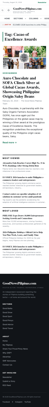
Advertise (7, 357)
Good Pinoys (8, 320)
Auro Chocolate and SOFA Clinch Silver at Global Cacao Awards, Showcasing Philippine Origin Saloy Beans (21, 87)
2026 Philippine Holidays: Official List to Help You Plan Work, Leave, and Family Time (23, 233)
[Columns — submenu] (41, 18)
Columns (33, 18)
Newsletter (42, 2)
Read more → (10, 142)
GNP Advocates (9, 361)
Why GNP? (7, 353)
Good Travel (8, 328)
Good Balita (7, 308)
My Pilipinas (8, 345)
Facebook (6, 402)
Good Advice (8, 324)
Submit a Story (9, 381)
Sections (18, 18)
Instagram (18, 402)
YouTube (27, 402)
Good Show (7, 312)
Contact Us (7, 365)
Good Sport (7, 316)
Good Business (10, 73)
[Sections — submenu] (25, 18)
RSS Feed (7, 385)
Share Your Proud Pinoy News (15, 349)
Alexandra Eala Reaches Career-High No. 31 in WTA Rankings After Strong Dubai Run (24, 164)
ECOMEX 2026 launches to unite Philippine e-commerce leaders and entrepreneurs (23, 178)
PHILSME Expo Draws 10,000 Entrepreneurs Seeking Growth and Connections (23, 217)
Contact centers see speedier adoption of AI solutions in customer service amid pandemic (22, 195)
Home (7, 18)
